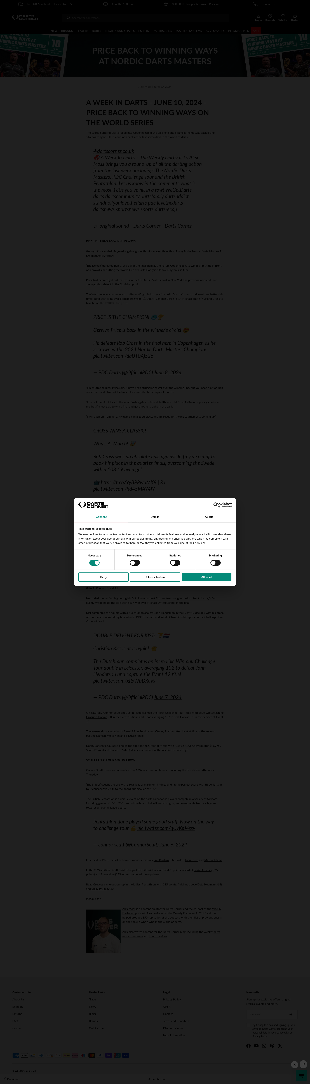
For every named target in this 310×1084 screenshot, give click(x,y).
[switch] (135, 563)
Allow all (206, 577)
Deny (103, 577)
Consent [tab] (101, 516)
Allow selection (155, 577)
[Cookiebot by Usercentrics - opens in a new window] (216, 505)
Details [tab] (155, 516)
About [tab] (209, 516)
